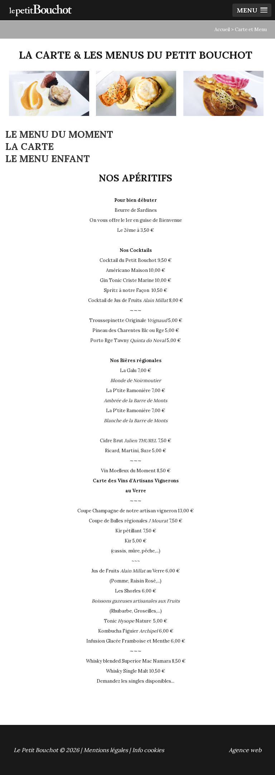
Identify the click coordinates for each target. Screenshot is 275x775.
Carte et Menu (251, 29)
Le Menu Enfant (47, 158)
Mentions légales (105, 750)
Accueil (222, 29)
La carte (29, 146)
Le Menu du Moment (59, 134)
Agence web (245, 750)
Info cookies (148, 750)
